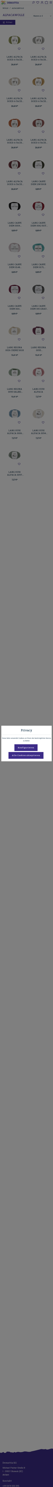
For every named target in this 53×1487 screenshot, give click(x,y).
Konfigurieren (26, 748)
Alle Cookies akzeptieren (26, 755)
